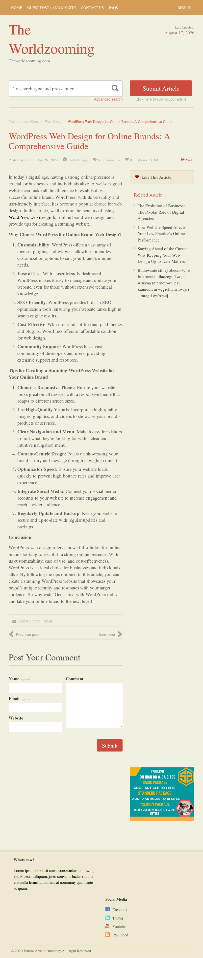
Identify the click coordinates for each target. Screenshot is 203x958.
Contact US (92, 7)
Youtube (119, 926)
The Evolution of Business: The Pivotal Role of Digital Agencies (161, 212)
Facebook (119, 909)
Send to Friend (28, 620)
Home (35, 121)
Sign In (185, 7)
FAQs (113, 7)
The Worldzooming (51, 38)
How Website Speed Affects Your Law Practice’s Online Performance (162, 233)
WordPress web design (30, 217)
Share (48, 620)
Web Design (54, 121)
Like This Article (156, 177)
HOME (16, 7)
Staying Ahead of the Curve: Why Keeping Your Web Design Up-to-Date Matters (162, 255)
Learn (29, 159)
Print (188, 159)
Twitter (117, 918)
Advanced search (108, 99)
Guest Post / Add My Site (51, 7)
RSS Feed (120, 934)
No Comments (109, 159)
